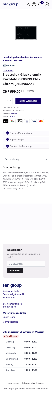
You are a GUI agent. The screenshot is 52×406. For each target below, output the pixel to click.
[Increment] (10, 100)
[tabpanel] (26, 178)
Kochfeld (18, 60)
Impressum (13, 383)
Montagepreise (10, 321)
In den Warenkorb (28, 100)
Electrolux (12, 116)
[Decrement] (4, 100)
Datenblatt (8, 70)
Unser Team (9, 316)
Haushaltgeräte (11, 57)
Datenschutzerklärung (32, 383)
